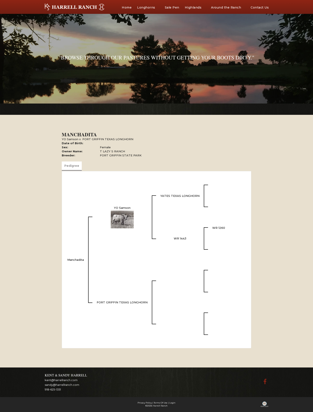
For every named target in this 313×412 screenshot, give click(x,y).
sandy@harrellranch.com (62, 384)
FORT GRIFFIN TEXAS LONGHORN (107, 139)
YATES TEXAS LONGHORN (180, 195)
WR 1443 (180, 238)
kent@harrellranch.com (61, 380)
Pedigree (71, 166)
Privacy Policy (145, 402)
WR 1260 (218, 227)
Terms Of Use (160, 402)
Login (172, 402)
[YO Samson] (122, 218)
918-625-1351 (53, 389)
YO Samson (70, 139)
